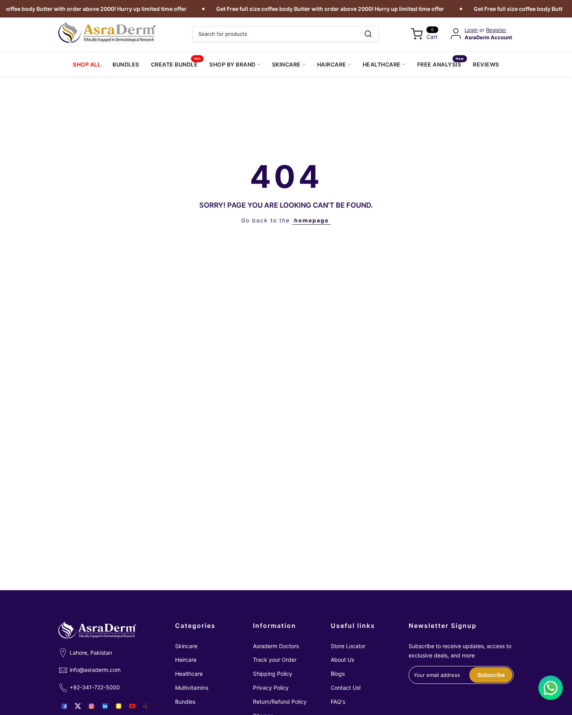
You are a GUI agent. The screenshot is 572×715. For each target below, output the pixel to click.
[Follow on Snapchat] (119, 706)
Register (496, 30)
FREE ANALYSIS (440, 64)
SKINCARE (286, 64)
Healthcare (189, 673)
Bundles (185, 701)
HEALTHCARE (382, 64)
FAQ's (338, 701)
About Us (342, 659)
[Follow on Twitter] (78, 706)
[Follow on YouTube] (132, 706)
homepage (311, 220)
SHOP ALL (87, 64)
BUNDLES (125, 64)
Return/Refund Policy (280, 701)
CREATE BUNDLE (176, 64)
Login (471, 30)
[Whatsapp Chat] (550, 688)
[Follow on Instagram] (91, 706)
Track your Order (275, 659)
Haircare (186, 659)
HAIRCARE (331, 64)
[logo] (107, 33)
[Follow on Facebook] (64, 706)
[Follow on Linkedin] (105, 706)
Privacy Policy (271, 687)
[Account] (456, 33)
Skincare (186, 646)
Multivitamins (191, 687)
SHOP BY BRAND (232, 64)
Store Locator (348, 646)
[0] (417, 34)
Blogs (338, 673)
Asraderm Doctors (276, 646)
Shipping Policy (272, 673)
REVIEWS (486, 64)
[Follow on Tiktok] (146, 706)
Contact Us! (346, 687)
